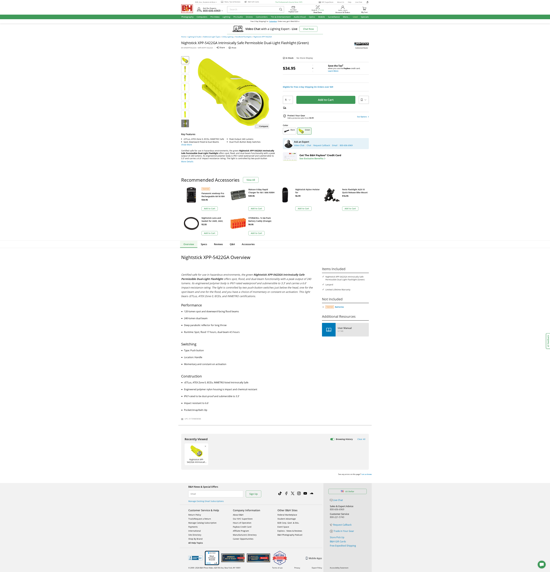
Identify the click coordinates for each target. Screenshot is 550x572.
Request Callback (342, 524)
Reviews (218, 244)
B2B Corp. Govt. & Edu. (288, 522)
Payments (193, 526)
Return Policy (194, 514)
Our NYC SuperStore (243, 518)
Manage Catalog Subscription (202, 522)
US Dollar (349, 491)
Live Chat (358, 2)
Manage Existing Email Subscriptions (206, 501)
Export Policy (317, 568)
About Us (340, 2)
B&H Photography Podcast (289, 534)
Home (183, 37)
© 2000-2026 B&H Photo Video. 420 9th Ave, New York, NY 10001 (214, 568)
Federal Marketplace (287, 514)
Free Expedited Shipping (343, 545)
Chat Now (308, 29)
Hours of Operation (242, 522)
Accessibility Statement (339, 568)
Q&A (232, 244)
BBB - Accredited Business (195, 558)
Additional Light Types (211, 37)
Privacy (297, 568)
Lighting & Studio (194, 37)
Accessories (248, 244)
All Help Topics (195, 542)
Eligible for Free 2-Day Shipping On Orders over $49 (308, 87)
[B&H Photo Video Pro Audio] (188, 8)
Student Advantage (286, 518)
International (194, 530)
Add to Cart (326, 100)
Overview (188, 244)
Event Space (283, 526)
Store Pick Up (337, 537)
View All (250, 179)
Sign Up (253, 494)
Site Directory (194, 534)
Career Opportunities (243, 538)
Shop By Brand (195, 538)
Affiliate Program (241, 530)
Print (234, 47)
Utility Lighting (227, 37)
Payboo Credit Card (242, 526)
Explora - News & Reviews (289, 530)
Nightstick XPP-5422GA (263, 37)
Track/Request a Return (199, 518)
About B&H (238, 514)
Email (193, 494)
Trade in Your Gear (344, 531)
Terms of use (277, 568)
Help (349, 2)
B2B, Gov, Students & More (205, 2)
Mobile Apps (315, 558)
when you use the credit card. (344, 68)
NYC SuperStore (327, 2)
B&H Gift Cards (338, 541)
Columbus (273, 21)
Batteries (339, 307)
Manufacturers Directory (245, 534)
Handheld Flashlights (243, 37)
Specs (204, 244)
